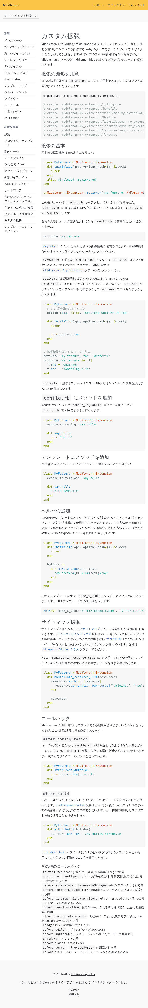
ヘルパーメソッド (15, 92)
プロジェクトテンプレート (18, 143)
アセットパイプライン (18, 171)
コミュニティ (116, 5)
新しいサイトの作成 (17, 53)
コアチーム (71, 982)
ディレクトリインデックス (73, 634)
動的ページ (11, 151)
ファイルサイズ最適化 (18, 214)
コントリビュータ (30, 982)
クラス (61, 649)
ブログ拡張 (113, 639)
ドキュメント (136, 5)
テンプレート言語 (15, 86)
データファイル (14, 158)
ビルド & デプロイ (16, 73)
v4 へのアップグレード (19, 47)
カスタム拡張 (13, 220)
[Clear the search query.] (36, 15)
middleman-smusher (70, 805)
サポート (99, 5)
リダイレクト (13, 111)
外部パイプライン (15, 177)
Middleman (11, 5)
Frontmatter (12, 79)
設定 (7, 134)
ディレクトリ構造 (15, 60)
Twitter (74, 990)
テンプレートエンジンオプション (18, 229)
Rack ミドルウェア (16, 184)
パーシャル (11, 105)
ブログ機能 (11, 118)
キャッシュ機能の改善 (18, 207)
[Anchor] (81, 73)
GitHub (74, 994)
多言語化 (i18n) (14, 164)
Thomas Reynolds (83, 974)
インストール (13, 40)
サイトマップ (13, 190)
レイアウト (11, 98)
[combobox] (21, 16)
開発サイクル (13, 66)
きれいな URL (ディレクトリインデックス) (18, 199)
